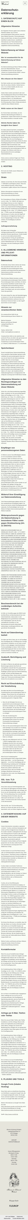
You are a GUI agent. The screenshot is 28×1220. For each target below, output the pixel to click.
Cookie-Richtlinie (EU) (18, 1218)
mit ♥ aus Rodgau (10, 1216)
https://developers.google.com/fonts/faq (11, 1106)
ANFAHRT (14, 1140)
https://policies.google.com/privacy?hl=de (12, 1110)
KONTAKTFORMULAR (14, 1142)
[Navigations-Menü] (25, 3)
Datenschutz (7, 1218)
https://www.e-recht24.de (11, 1114)
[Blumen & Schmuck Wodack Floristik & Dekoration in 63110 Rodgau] (5, 3)
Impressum (20, 1216)
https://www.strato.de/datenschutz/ (10, 195)
